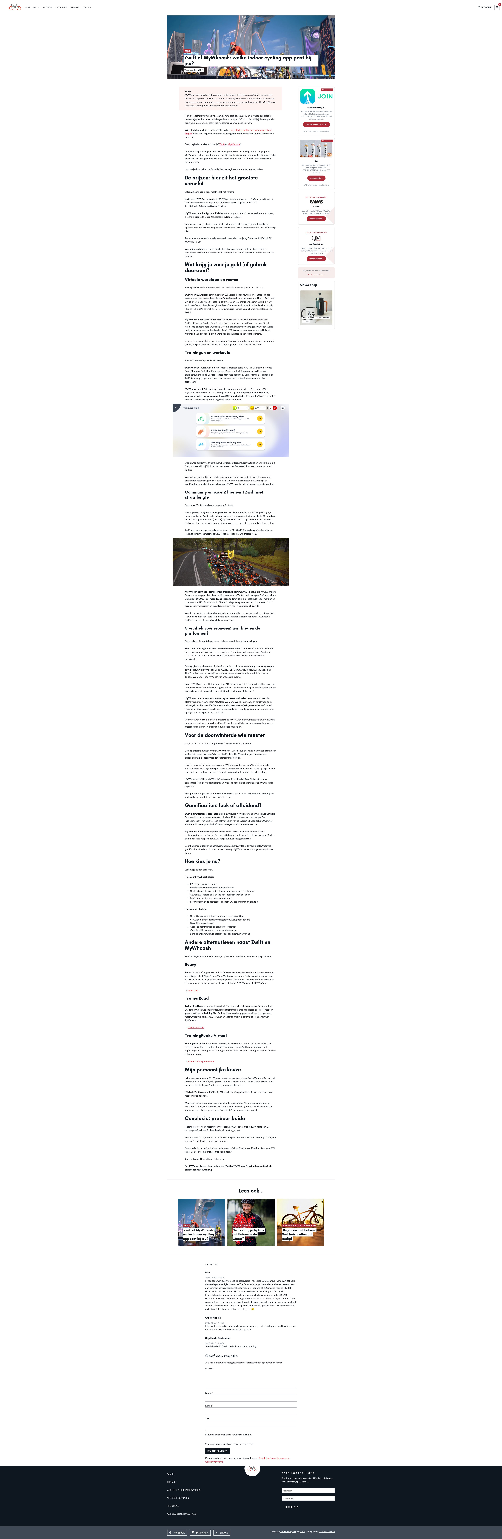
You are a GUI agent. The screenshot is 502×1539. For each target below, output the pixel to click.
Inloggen (486, 7)
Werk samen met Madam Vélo (181, 1514)
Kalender (47, 7)
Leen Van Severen (327, 1531)
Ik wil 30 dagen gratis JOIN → (316, 124)
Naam (209, 1392)
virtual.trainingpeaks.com (201, 1061)
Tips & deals (61, 7)
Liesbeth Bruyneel (288, 1531)
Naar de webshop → (316, 219)
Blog (27, 7)
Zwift (222, 144)
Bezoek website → (316, 178)
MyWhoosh (234, 144)
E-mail (209, 1405)
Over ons (74, 7)
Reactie (209, 1368)
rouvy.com (193, 990)
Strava (224, 1532)
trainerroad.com (196, 1027)
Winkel (36, 7)
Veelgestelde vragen (178, 1498)
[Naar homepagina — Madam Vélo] (14, 7)
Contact (87, 7)
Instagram (202, 1532)
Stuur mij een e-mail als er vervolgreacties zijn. (228, 1434)
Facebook (179, 1532)
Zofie (302, 1531)
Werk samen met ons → (316, 275)
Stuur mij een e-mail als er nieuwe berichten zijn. (229, 1444)
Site (207, 1418)
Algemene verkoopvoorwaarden (184, 1490)
